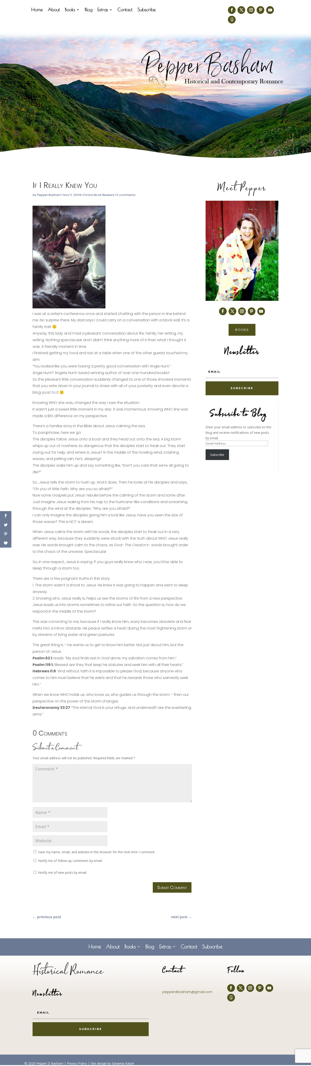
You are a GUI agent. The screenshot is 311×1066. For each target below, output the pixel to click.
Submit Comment (172, 887)
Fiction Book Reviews (98, 195)
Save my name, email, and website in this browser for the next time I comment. (96, 852)
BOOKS (242, 329)
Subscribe (147, 10)
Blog (88, 10)
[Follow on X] (241, 10)
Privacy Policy (77, 1063)
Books (70, 10)
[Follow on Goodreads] (232, 19)
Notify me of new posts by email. (62, 872)
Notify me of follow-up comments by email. (70, 860)
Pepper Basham (49, 195)
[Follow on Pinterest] (260, 10)
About (54, 10)
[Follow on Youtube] (270, 10)
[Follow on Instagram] (251, 10)
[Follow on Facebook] (232, 10)
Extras (102, 10)
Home (37, 10)
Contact (125, 10)
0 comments (125, 195)
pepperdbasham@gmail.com (187, 991)
